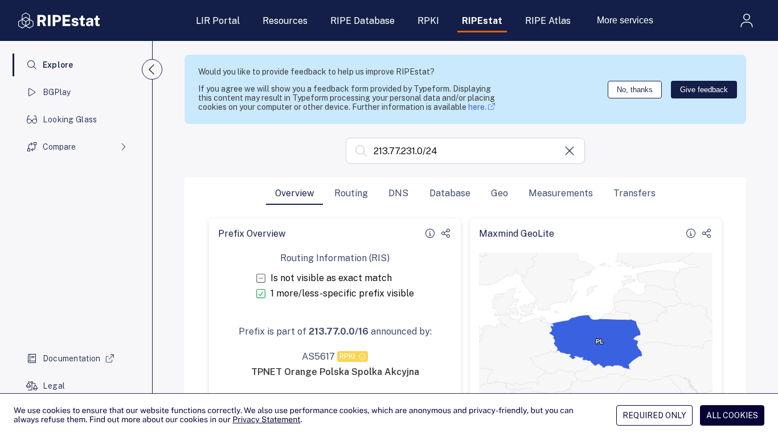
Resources (285, 20)
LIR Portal (218, 20)
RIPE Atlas (548, 20)
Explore (58, 64)
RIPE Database (362, 20)
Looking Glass (70, 119)
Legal (54, 385)
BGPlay (57, 92)
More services (625, 20)
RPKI (428, 20)
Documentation (72, 358)
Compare (59, 146)
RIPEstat (482, 20)
